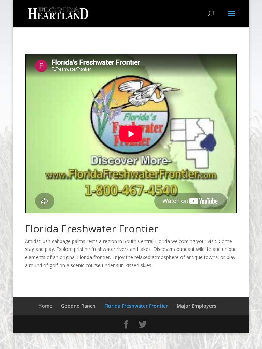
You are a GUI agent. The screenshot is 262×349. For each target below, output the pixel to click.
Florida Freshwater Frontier (136, 306)
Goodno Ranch (78, 306)
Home (45, 306)
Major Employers (196, 306)
